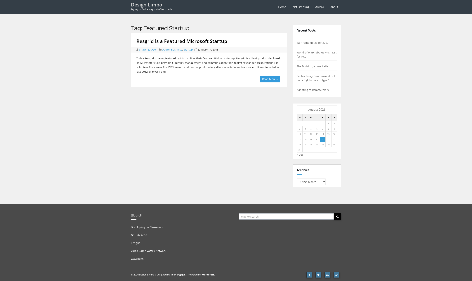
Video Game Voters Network (148, 251)
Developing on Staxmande (147, 227)
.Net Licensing (300, 7)
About (334, 7)
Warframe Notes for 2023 (313, 42)
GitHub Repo (139, 235)
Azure (166, 49)
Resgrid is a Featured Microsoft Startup (181, 41)
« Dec (300, 154)
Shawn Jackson (148, 49)
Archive (319, 7)
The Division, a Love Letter (313, 66)
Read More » (270, 79)
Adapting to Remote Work (313, 90)
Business (176, 49)
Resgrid (135, 243)
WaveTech (137, 259)
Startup (188, 49)
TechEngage (178, 274)
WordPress (208, 274)
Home (282, 7)
